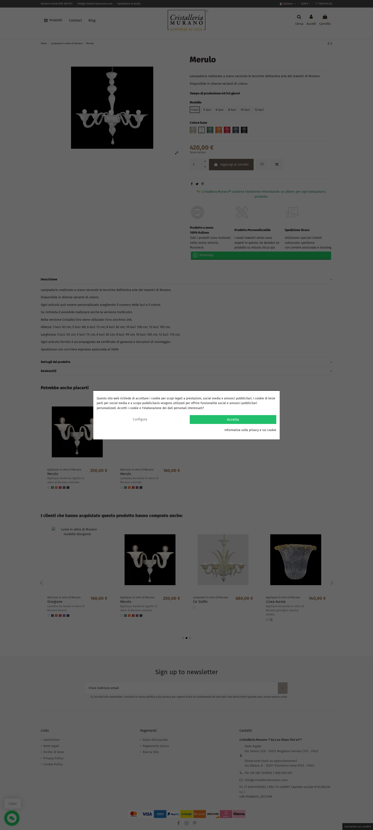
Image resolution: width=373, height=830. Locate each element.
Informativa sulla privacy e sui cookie (250, 430)
